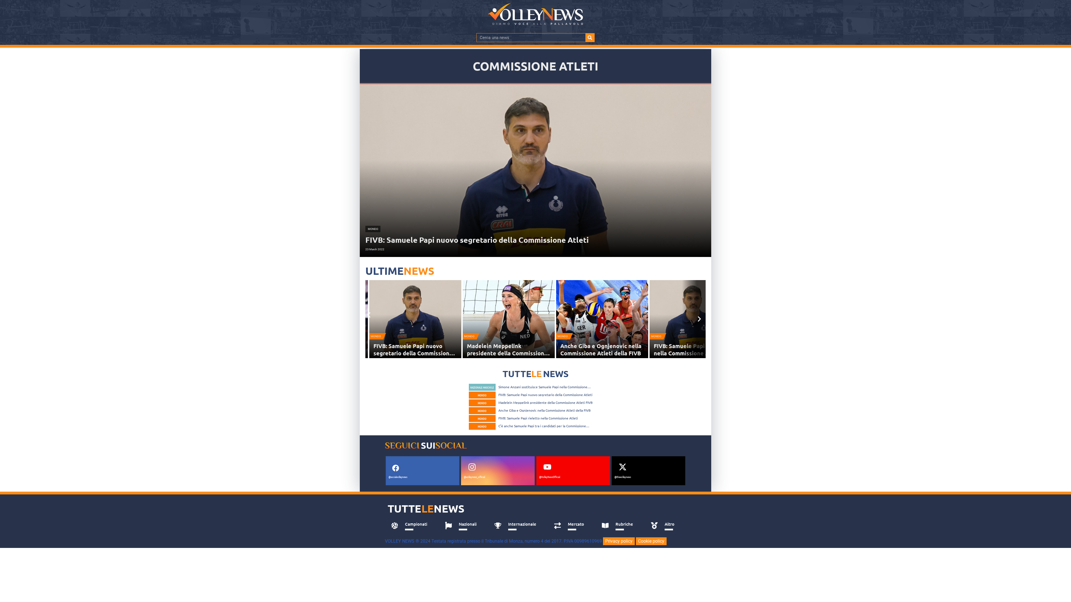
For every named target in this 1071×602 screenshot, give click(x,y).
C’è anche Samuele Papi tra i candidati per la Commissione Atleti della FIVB (542, 426)
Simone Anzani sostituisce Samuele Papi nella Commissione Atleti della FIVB (542, 387)
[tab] (412, 526)
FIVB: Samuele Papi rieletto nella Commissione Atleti (600, 349)
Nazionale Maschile (482, 387)
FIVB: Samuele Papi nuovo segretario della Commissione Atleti (545, 394)
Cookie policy (651, 541)
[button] (368, 314)
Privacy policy (619, 541)
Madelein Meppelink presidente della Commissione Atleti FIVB (417, 353)
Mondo (380, 336)
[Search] (589, 37)
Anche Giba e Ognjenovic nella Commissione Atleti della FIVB (511, 349)
